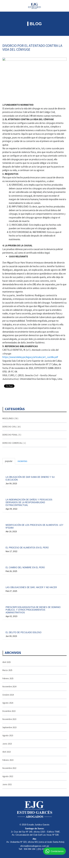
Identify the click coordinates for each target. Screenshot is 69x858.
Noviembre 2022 (9, 768)
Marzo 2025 (7, 670)
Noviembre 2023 (9, 719)
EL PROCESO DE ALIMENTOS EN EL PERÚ (27, 547)
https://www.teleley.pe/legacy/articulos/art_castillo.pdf (30, 357)
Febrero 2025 (7, 678)
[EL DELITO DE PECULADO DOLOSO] (34, 625)
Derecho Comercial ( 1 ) (14, 443)
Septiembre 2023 (9, 727)
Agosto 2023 (7, 735)
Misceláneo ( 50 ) (10, 418)
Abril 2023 (6, 751)
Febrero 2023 (7, 760)
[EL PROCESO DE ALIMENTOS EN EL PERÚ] (34, 540)
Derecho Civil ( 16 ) (11, 426)
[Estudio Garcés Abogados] (34, 5)
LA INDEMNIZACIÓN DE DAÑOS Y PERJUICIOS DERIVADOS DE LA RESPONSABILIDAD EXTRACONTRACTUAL (29, 502)
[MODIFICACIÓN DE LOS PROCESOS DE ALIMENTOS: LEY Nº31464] (34, 517)
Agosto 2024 (7, 702)
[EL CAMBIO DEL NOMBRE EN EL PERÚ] (34, 560)
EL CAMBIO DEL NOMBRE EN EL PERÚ (25, 567)
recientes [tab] (22, 461)
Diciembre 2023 (8, 711)
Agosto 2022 (7, 776)
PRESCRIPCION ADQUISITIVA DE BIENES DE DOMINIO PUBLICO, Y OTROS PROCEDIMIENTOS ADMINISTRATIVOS (33, 610)
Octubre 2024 (8, 694)
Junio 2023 (7, 743)
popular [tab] (9, 461)
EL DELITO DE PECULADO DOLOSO (23, 632)
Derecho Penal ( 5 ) (11, 434)
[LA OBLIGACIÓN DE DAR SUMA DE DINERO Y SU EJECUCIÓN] (34, 469)
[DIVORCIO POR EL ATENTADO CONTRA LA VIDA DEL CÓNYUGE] (34, 78)
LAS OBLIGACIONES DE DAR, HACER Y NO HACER (31, 587)
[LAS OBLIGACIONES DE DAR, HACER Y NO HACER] (34, 580)
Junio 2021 (7, 784)
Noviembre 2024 (9, 686)
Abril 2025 (6, 662)
